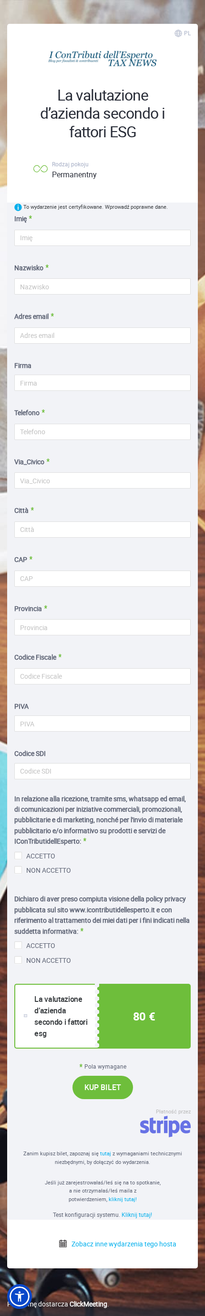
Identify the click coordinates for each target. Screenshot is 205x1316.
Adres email (31, 316)
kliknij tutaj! (123, 1199)
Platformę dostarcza (57, 1303)
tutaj (106, 1153)
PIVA (21, 706)
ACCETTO (40, 855)
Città (21, 510)
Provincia (28, 608)
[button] (20, 1296)
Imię (20, 218)
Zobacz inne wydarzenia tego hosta (123, 1243)
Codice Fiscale (35, 657)
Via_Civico (29, 461)
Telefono (27, 412)
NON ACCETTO (48, 870)
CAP (20, 559)
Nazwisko (28, 267)
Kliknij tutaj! (137, 1214)
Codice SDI (30, 753)
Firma (22, 365)
